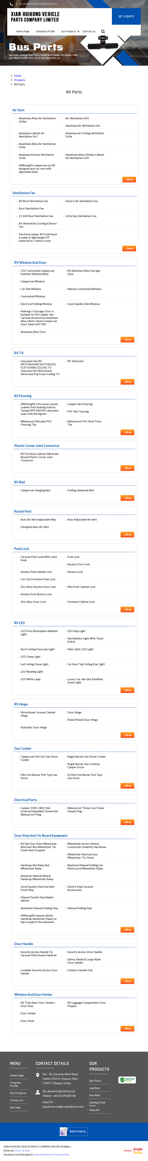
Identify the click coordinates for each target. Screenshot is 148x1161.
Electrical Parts (25, 800)
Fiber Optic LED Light (80, 649)
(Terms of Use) (21, 1150)
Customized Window (33, 296)
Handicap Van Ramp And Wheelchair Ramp (35, 866)
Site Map (15, 1107)
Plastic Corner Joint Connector (37, 446)
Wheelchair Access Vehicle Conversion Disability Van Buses (86, 845)
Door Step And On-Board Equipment (41, 836)
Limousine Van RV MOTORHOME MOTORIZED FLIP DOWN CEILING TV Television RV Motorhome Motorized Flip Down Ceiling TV (40, 367)
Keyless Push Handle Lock (36, 571)
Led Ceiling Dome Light (35, 664)
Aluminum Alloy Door (33, 331)
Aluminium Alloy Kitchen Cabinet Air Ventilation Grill (85, 156)
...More (129, 179)
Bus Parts (95, 1080)
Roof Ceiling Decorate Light (38, 649)
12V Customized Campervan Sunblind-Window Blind (37, 272)
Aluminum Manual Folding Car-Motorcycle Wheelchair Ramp (85, 866)
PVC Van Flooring (78, 411)
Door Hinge (74, 712)
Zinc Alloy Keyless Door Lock (38, 586)
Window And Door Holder (33, 994)
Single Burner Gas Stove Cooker (86, 756)
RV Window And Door (30, 262)
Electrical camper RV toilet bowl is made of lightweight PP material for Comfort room (38, 237)
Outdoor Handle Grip (80, 970)
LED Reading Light (32, 671)
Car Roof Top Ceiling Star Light (86, 664)
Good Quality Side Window (83, 303)
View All (94, 1110)
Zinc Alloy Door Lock (33, 601)
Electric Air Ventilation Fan (82, 201)
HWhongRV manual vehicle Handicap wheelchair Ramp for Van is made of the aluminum (39, 919)
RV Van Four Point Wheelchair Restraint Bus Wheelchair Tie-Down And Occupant (39, 847)
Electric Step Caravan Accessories (80, 888)
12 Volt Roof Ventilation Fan (36, 216)
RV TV (19, 353)
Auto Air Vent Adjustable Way (38, 519)
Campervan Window (33, 281)
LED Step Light (76, 631)
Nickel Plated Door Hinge (82, 719)
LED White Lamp (31, 679)
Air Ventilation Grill (77, 118)
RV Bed (19, 482)
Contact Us (89, 31)
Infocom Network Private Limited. (51, 1154)
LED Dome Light (30, 656)
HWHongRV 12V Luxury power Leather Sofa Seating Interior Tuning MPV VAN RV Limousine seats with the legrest (39, 408)
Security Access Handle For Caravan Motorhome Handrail (38, 953)
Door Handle (23, 944)
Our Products (68, 31)
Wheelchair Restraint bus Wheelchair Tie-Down (82, 856)
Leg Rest (94, 1088)
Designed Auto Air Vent (35, 526)
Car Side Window (31, 288)
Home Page (22, 31)
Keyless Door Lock (78, 564)
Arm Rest (94, 1095)
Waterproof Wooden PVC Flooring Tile (36, 423)
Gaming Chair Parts (97, 1104)
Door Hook (27, 1020)
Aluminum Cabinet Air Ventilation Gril (31, 135)
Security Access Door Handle (84, 952)
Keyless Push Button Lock (36, 594)
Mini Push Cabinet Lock (81, 586)
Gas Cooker (22, 748)
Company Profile (45, 31)
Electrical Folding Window (36, 303)
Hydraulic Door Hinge (34, 727)
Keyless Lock (75, 571)
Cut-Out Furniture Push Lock (38, 579)
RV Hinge (21, 704)
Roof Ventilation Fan (31, 208)
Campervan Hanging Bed (35, 490)
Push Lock (21, 549)
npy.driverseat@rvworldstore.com (37, 4)
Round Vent (23, 511)
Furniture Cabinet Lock (81, 601)
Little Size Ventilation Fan (81, 216)
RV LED (19, 623)
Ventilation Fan (23, 193)
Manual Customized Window (84, 288)
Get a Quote (126, 16)
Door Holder (28, 1013)
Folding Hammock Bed (80, 490)
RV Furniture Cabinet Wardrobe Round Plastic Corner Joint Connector (40, 457)
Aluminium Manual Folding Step (39, 908)
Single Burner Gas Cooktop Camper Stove (83, 765)
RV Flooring (23, 396)
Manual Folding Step (79, 908)
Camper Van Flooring (80, 404)
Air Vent (18, 110)
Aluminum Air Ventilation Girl (83, 125)
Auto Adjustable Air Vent (82, 519)
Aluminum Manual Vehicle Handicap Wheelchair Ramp (37, 877)
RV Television (75, 361)
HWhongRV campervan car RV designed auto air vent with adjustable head (37, 168)
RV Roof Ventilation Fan (33, 201)
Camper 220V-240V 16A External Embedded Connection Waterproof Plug (39, 811)
